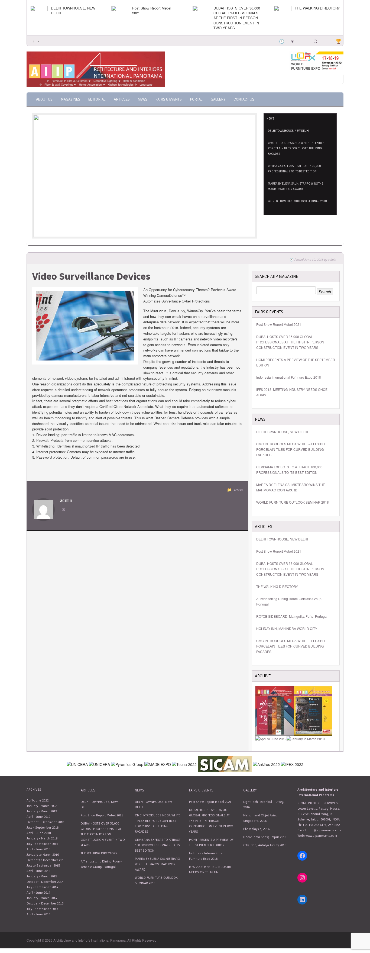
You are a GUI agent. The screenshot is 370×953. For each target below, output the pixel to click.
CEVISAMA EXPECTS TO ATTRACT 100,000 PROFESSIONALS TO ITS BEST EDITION (294, 168)
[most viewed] (304, 41)
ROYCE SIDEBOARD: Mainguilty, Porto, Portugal (291, 616)
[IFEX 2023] (292, 763)
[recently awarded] (338, 41)
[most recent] (281, 41)
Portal (196, 99)
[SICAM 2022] (225, 763)
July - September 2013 (42, 909)
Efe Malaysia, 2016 (256, 829)
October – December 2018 (45, 822)
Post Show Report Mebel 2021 (151, 10)
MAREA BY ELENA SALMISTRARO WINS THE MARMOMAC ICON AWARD (295, 186)
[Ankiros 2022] (266, 763)
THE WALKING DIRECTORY (317, 8)
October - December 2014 (45, 882)
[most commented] (326, 41)
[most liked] (292, 41)
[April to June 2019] (271, 738)
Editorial (97, 99)
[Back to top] (339, 923)
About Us (44, 99)
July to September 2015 (43, 866)
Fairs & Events (168, 99)
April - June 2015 (38, 871)
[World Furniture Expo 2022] (316, 60)
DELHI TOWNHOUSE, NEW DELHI (73, 10)
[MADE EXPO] (157, 763)
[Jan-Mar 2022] (274, 710)
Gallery (218, 99)
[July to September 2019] (313, 710)
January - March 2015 (42, 876)
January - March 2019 (42, 811)
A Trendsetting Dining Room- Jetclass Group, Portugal (289, 601)
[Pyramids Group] (127, 763)
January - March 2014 (42, 898)
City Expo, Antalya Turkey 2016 (264, 845)
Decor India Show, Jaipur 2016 (264, 837)
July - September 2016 (42, 844)
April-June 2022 (37, 801)
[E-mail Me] (64, 510)
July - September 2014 (42, 887)
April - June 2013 (38, 914)
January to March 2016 (43, 855)
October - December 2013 (45, 904)
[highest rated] (315, 41)
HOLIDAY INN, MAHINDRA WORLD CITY (286, 628)
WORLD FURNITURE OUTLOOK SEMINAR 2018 (297, 201)
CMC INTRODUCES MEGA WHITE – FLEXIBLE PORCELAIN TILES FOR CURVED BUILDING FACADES (296, 148)
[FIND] (77, 763)
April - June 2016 (38, 849)
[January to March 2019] (306, 738)
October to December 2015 (46, 860)
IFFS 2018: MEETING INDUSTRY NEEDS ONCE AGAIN (291, 392)
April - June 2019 (38, 817)
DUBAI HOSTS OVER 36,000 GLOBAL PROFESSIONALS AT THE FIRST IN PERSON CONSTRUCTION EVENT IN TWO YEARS (236, 18)
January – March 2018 (42, 838)
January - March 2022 (42, 806)
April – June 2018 (39, 833)
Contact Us (243, 99)
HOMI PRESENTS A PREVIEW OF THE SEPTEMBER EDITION (295, 362)
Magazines (70, 99)
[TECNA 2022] (184, 763)
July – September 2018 (43, 828)
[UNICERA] (99, 763)
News (142, 99)
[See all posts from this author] (43, 509)
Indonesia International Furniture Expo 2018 (288, 377)
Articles (122, 99)
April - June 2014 (38, 893)
